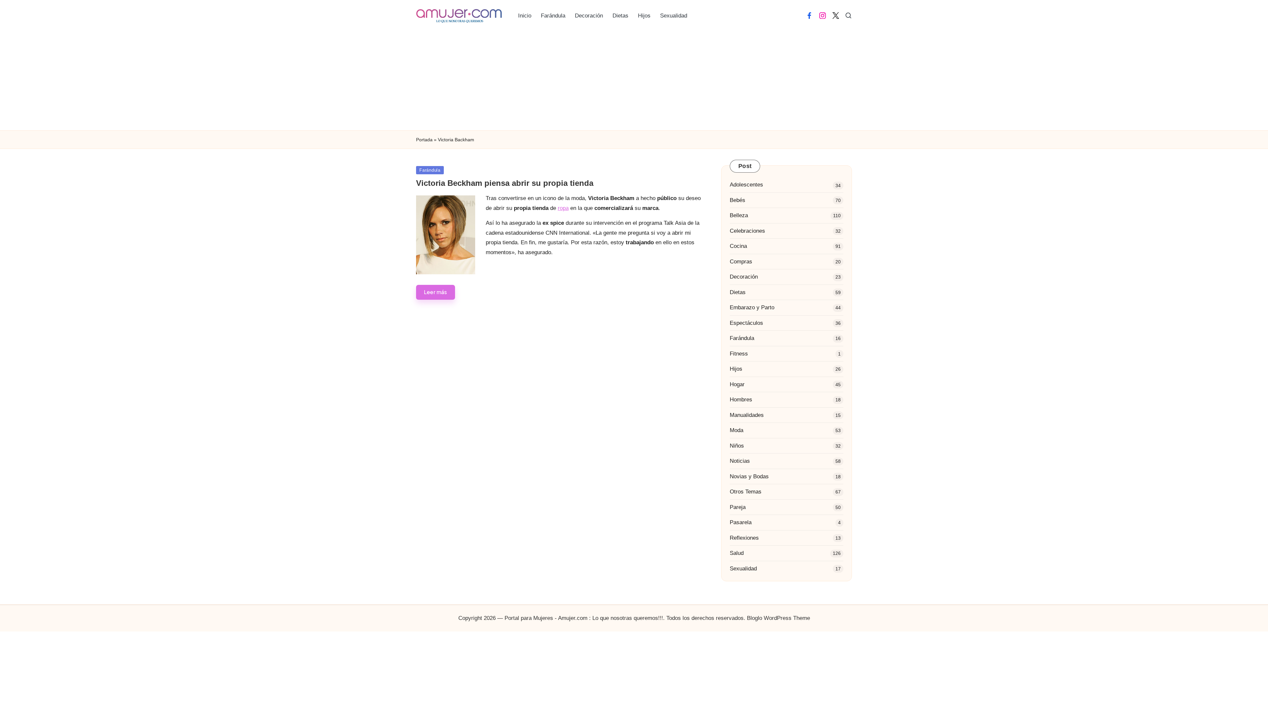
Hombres (741, 399)
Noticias (740, 461)
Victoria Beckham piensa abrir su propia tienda (504, 183)
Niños (737, 446)
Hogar (737, 384)
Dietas (738, 292)
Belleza (739, 215)
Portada (424, 139)
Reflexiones (744, 538)
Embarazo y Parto (752, 307)
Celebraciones (747, 231)
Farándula (429, 170)
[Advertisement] (634, 81)
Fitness (739, 354)
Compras (741, 261)
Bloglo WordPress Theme (778, 618)
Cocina (738, 246)
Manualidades (747, 415)
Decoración (744, 277)
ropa (563, 208)
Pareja (738, 507)
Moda (736, 430)
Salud (737, 553)
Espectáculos (746, 323)
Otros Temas (745, 492)
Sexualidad (743, 568)
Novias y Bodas (749, 476)
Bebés (737, 200)
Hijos (736, 369)
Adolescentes (746, 185)
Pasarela (741, 522)
